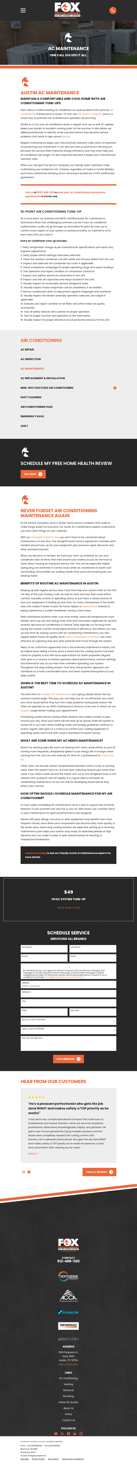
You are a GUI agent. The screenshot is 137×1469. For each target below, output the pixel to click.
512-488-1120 (68, 1261)
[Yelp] (62, 1433)
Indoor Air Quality (68, 1402)
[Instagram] (81, 1433)
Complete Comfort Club (45, 537)
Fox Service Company (90, 114)
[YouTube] (56, 1433)
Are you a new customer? (34, 1019)
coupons (26, 710)
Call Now (30, 474)
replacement (89, 606)
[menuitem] (69, 349)
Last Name (75, 947)
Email (68, 907)
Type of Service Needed (33, 1029)
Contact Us (68, 1420)
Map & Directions (68, 1364)
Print (77, 907)
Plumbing (68, 1396)
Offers (68, 1414)
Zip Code (75, 1010)
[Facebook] (68, 1433)
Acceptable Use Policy (55, 977)
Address (25, 983)
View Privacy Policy (75, 977)
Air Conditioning (68, 1378)
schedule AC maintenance (56, 694)
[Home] (67, 10)
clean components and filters (82, 637)
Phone (25, 956)
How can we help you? (32, 1038)
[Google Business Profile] (74, 1433)
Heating (68, 1384)
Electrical (68, 1390)
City (24, 1001)
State (24, 1010)
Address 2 (26, 992)
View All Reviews (96, 1172)
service (66, 136)
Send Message (65, 1059)
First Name (27, 947)
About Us (68, 1408)
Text (59, 907)
